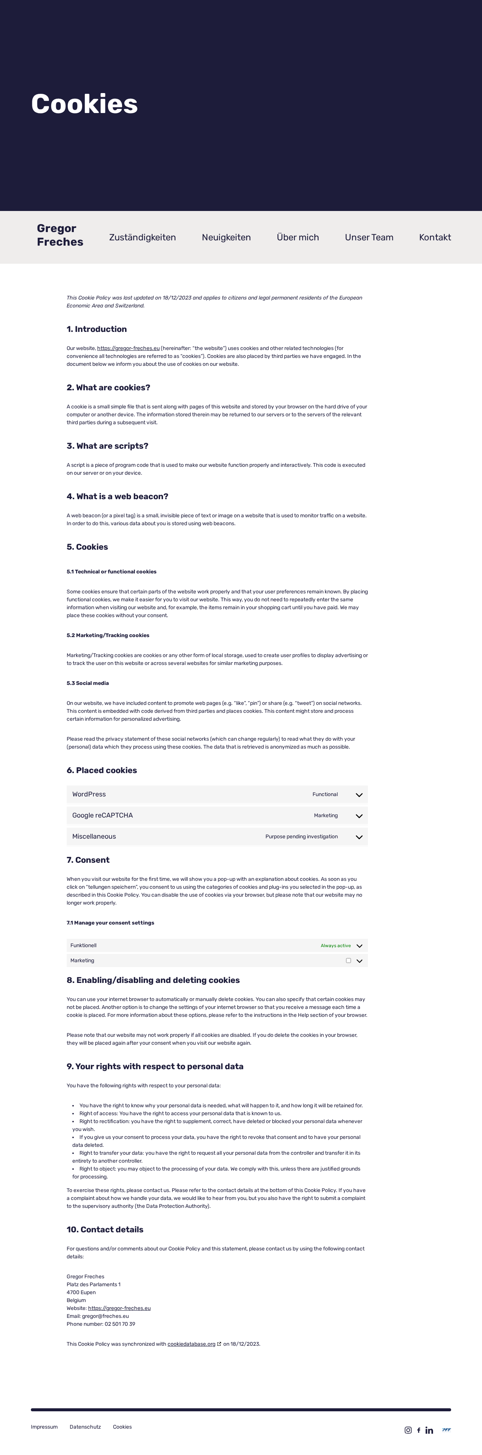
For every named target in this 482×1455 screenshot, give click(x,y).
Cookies (122, 1427)
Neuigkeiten (226, 237)
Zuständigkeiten (142, 237)
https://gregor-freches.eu (128, 348)
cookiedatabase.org (191, 1344)
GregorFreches (60, 235)
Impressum (44, 1427)
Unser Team (369, 237)
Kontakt (435, 237)
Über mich (298, 237)
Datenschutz (85, 1427)
